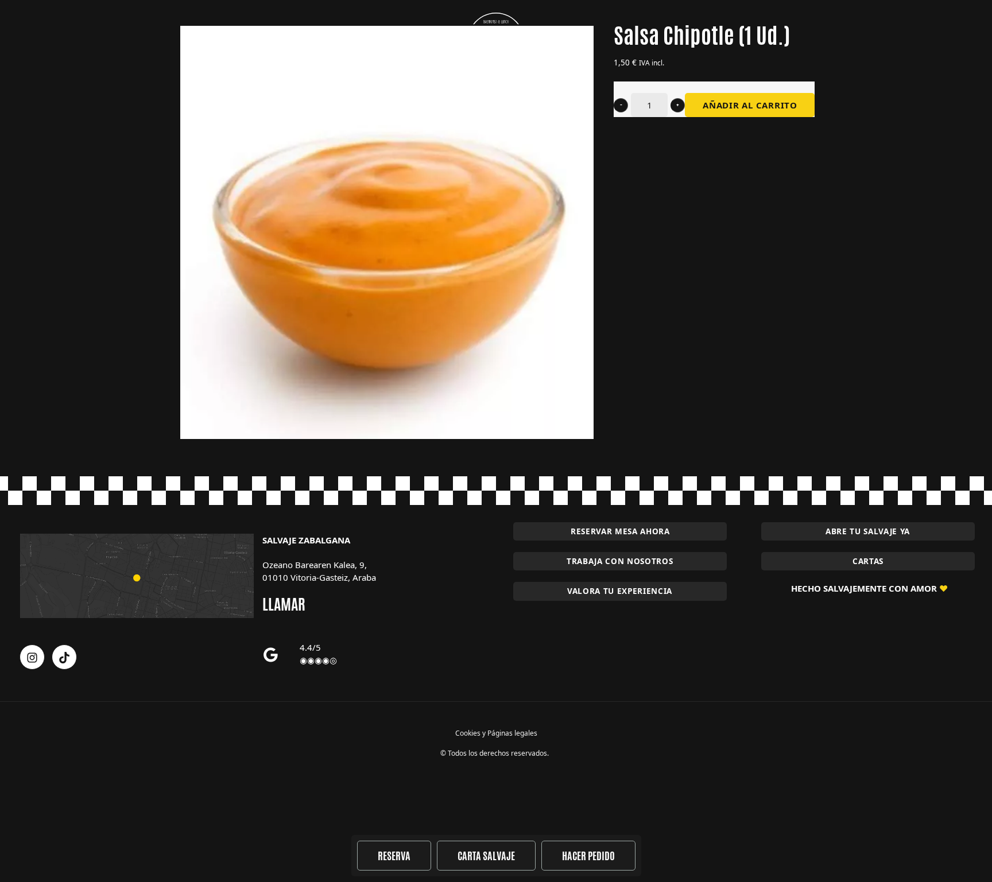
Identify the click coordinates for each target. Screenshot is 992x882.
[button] (621, 105)
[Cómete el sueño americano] (496, 41)
